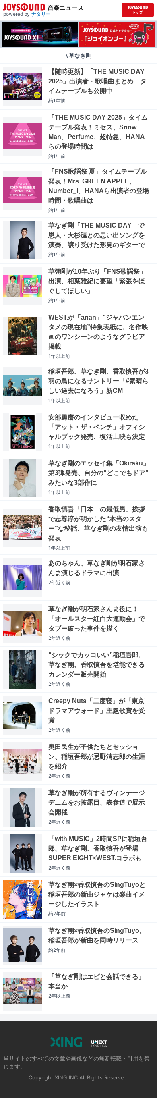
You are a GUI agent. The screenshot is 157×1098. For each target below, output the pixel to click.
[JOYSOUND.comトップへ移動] (138, 10)
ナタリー (41, 14)
